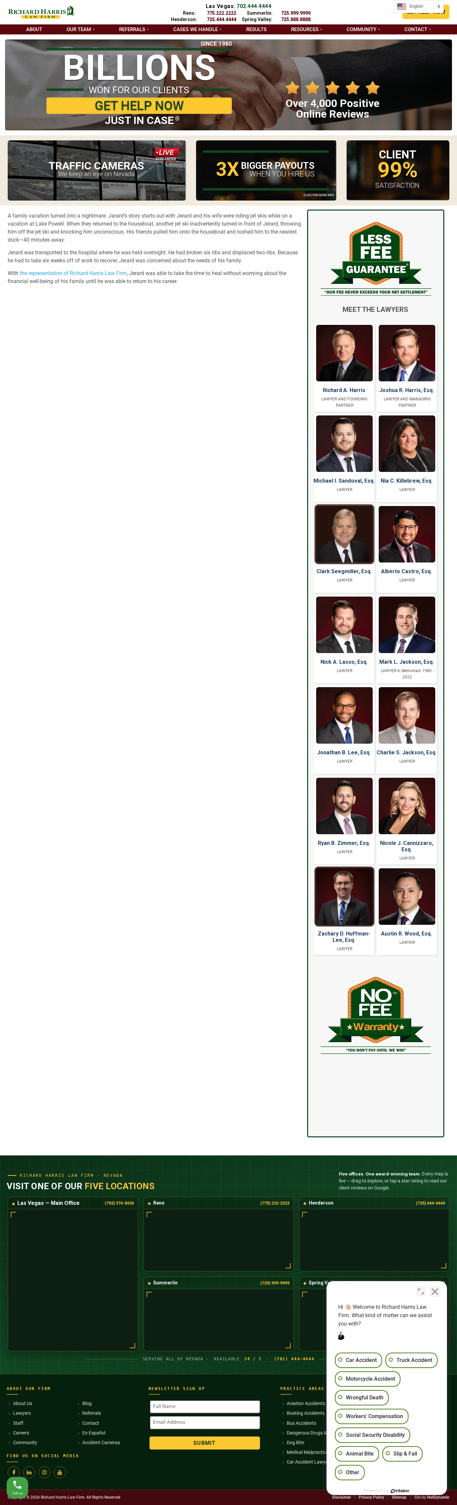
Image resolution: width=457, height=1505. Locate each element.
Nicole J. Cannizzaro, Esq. (406, 846)
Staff (18, 1423)
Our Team (79, 29)
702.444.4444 (254, 6)
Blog (87, 1403)
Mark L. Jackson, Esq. (406, 662)
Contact (415, 29)
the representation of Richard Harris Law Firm (73, 273)
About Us (22, 1403)
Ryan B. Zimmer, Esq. (344, 843)
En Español (93, 1432)
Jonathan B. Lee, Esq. (344, 752)
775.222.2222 (221, 13)
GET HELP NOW (139, 105)
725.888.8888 (295, 19)
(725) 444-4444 (430, 1203)
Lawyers (22, 1413)
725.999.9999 (295, 13)
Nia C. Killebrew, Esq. (407, 481)
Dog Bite (295, 1442)
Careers (21, 1432)
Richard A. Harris (344, 390)
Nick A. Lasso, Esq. (344, 662)
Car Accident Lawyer (308, 1462)
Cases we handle (195, 29)
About (34, 29)
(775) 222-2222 (274, 1203)
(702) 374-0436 (119, 1203)
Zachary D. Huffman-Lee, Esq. (344, 936)
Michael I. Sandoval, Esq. (344, 481)
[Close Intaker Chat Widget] (435, 1291)
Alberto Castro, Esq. (406, 571)
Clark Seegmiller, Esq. (344, 571)
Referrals (132, 29)
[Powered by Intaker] (400, 1491)
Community (361, 29)
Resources (304, 29)
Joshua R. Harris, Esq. (406, 390)
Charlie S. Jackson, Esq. (407, 752)
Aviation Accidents (306, 1403)
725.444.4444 (221, 19)
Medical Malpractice (307, 1452)
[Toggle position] (421, 1291)
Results (256, 29)
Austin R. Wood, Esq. (406, 933)
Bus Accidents (301, 1423)
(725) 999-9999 (274, 1282)
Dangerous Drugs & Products (317, 1432)
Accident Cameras (101, 1442)
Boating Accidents (306, 1413)
